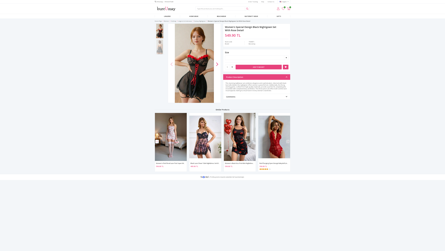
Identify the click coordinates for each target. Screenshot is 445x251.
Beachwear (221, 16)
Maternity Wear (251, 16)
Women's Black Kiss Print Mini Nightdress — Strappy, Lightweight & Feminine (251, 163)
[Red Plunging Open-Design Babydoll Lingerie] (274, 137)
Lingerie (167, 16)
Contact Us (271, 2)
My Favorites (284, 7)
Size (227, 52)
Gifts (279, 16)
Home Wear (193, 16)
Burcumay (252, 44)
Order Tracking (253, 2)
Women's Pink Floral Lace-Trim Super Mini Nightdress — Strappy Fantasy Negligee (184, 163)
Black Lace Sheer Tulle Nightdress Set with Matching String (211, 163)
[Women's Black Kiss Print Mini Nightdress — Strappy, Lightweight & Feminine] (240, 137)
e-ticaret (222, 177)
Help (262, 2)
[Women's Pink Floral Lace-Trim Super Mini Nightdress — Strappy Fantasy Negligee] (171, 137)
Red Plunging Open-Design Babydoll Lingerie (275, 163)
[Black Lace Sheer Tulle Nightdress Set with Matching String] (205, 137)
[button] (217, 63)
